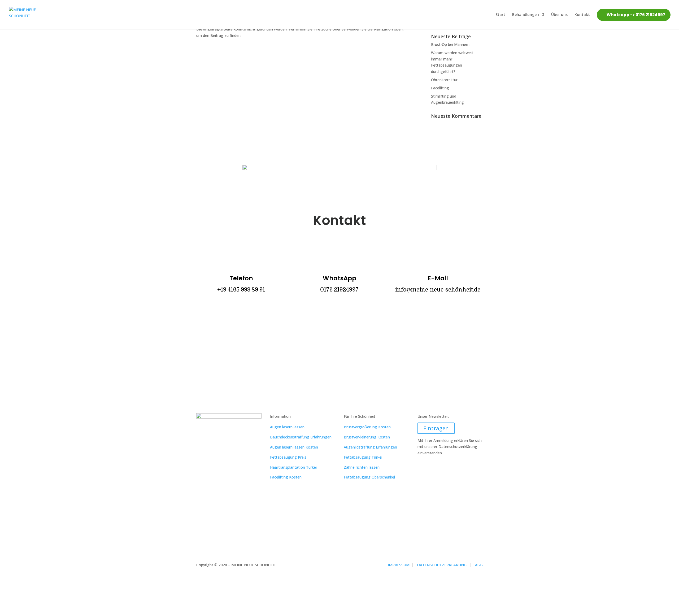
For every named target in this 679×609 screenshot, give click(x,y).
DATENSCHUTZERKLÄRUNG (443, 564)
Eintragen (436, 428)
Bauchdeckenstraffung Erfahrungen (301, 437)
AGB (479, 564)
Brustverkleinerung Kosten (367, 437)
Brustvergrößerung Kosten (367, 426)
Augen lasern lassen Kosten (294, 447)
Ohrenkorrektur (444, 79)
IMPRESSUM (399, 564)
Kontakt (582, 14)
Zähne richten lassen (362, 467)
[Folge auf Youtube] (355, 335)
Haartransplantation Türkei (293, 467)
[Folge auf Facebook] (323, 335)
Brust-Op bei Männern (450, 44)
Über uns (559, 14)
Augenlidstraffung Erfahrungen (370, 447)
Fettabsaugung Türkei (363, 457)
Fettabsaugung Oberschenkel (369, 477)
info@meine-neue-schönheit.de (437, 289)
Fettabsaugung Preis (288, 457)
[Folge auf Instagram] (339, 335)
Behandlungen (525, 14)
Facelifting (440, 87)
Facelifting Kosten (286, 477)
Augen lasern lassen (287, 426)
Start (500, 14)
